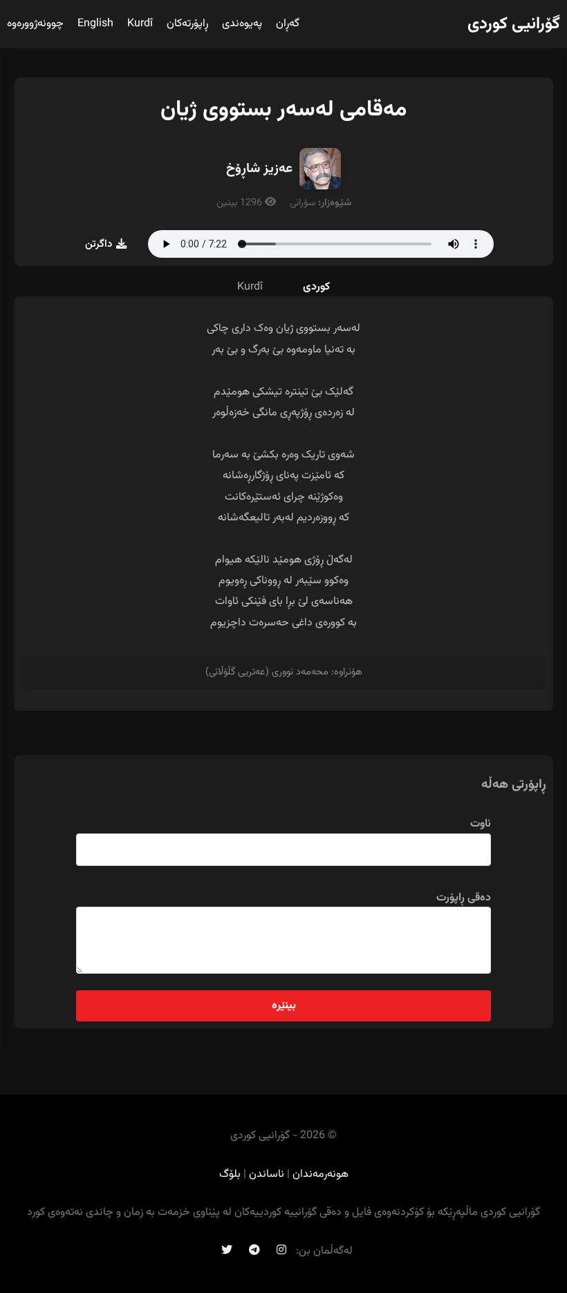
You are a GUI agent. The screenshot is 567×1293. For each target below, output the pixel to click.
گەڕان (287, 23)
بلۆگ (230, 1174)
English (95, 23)
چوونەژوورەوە (35, 23)
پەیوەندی (242, 23)
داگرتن (98, 244)
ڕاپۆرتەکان (187, 23)
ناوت (480, 824)
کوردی (316, 287)
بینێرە (284, 1005)
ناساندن (266, 1174)
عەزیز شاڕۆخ (259, 168)
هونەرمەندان (320, 1174)
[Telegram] (254, 1251)
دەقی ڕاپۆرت (463, 898)
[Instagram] (281, 1251)
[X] (226, 1251)
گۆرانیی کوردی (513, 24)
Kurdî (140, 23)
